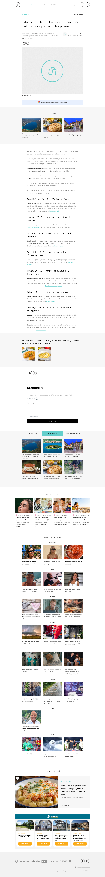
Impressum (58, 871)
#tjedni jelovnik (78, 14)
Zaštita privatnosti (77, 871)
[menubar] (87, 4)
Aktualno (46, 5)
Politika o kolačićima (86, 871)
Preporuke (75, 5)
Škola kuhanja (66, 5)
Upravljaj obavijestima (83, 867)
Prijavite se (52, 421)
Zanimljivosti (55, 5)
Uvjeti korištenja (69, 871)
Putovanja (38, 5)
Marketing (64, 871)
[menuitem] (87, 4)
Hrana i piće (29, 5)
